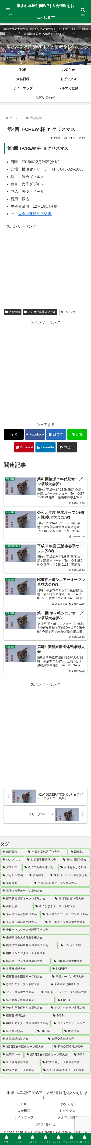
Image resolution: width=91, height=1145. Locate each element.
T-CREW (69, 311)
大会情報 (14, 311)
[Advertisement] (45, 262)
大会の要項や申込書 (35, 214)
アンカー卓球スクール (42, 311)
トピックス (67, 1111)
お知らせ (67, 1104)
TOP (23, 1104)
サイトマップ (24, 1117)
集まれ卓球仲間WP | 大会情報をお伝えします (45, 11)
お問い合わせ (45, 1124)
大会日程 (23, 1111)
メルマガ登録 (67, 1117)
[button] (67, 447)
